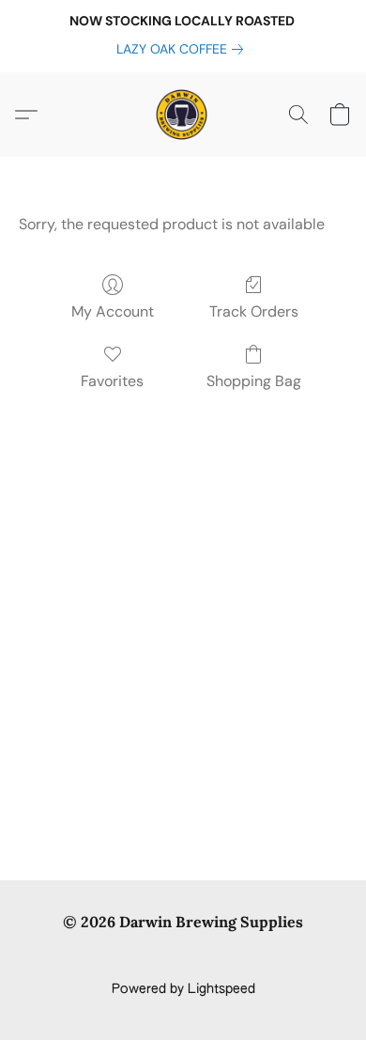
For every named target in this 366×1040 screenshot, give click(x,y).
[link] (183, 49)
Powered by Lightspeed (183, 989)
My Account (112, 311)
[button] (183, 114)
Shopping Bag (253, 381)
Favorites (112, 381)
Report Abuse (183, 957)
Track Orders (253, 311)
